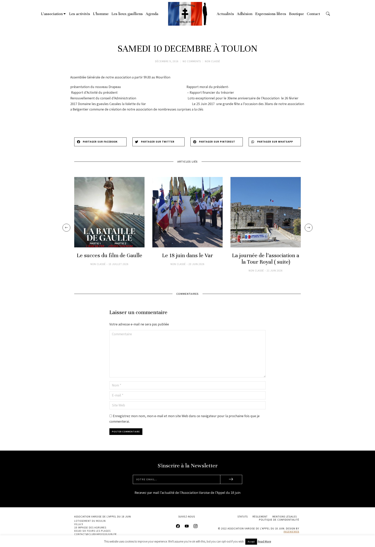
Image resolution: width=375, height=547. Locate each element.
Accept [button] (251, 541)
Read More (264, 541)
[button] (100, 141)
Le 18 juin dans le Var (187, 255)
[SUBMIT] (231, 479)
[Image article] (109, 212)
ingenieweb (291, 531)
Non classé (212, 61)
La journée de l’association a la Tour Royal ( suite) (265, 258)
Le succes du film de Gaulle (109, 255)
